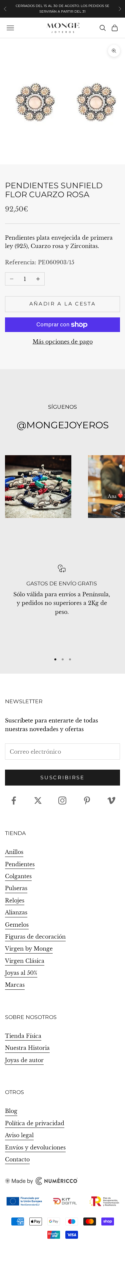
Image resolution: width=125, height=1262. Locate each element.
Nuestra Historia (27, 1048)
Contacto (17, 1159)
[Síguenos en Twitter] (38, 800)
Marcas (15, 984)
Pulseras (16, 888)
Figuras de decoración (35, 936)
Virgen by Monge (29, 948)
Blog (11, 1111)
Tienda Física (23, 1036)
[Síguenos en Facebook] (14, 800)
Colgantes (18, 876)
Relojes (14, 900)
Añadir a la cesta (62, 303)
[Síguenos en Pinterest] (87, 800)
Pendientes (20, 864)
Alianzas (16, 912)
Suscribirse (62, 777)
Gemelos (17, 924)
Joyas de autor (24, 1060)
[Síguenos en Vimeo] (111, 800)
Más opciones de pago (63, 341)
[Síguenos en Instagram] (62, 800)
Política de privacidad (34, 1123)
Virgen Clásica (24, 961)
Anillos (14, 852)
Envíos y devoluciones (35, 1147)
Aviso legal (19, 1135)
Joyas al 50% (21, 972)
